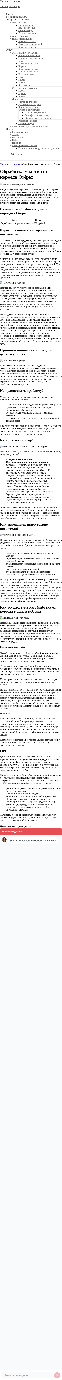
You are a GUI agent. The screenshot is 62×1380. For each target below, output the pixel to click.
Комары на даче (26, 74)
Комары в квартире (28, 71)
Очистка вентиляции (29, 110)
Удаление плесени (27, 101)
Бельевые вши (25, 85)
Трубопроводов (26, 123)
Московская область (16, 17)
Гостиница (17, 137)
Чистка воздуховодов (35, 112)
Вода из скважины (27, 33)
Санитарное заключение (24, 145)
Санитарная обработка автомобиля (30, 126)
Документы (12, 129)
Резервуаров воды (27, 121)
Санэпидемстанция (10, 1)
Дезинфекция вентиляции (38, 115)
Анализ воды (19, 22)
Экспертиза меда (27, 47)
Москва (10, 14)
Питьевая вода (25, 25)
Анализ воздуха (20, 36)
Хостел (15, 134)
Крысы (22, 93)
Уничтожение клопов (29, 55)
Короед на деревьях (28, 69)
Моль (21, 61)
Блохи (21, 79)
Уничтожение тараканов (30, 58)
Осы (20, 77)
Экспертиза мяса (27, 41)
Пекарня (16, 142)
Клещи (21, 82)
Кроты (21, 90)
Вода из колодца (26, 28)
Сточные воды (25, 30)
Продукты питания (22, 38)
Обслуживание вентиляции (39, 118)
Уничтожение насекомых (25, 52)
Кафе (14, 140)
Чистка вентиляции (28, 107)
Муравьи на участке (28, 63)
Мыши (21, 96)
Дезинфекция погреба (29, 104)
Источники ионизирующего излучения (38, 148)
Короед (22, 66)
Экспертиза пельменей (30, 44)
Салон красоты (20, 132)
